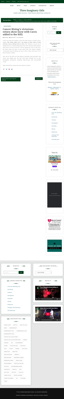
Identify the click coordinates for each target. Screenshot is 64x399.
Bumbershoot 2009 (9, 333)
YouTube (54, 126)
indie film (7, 351)
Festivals (22, 345)
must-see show (8, 354)
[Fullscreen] (59, 299)
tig (17, 378)
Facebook (54, 117)
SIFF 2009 (6, 372)
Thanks (14, 1)
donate (50, 87)
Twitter (54, 120)
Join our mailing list (23, 1)
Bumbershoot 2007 (9, 330)
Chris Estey (6, 37)
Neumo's (17, 354)
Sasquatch (7, 369)
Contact (32, 5)
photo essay (19, 360)
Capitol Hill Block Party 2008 (12, 339)
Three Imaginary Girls (32, 10)
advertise (56, 87)
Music (19, 5)
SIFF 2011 (14, 372)
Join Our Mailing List (14, 286)
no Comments (20, 37)
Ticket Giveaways (8, 378)
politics (6, 366)
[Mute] (57, 299)
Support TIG (42, 5)
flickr (11, 348)
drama (6, 345)
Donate (8, 1)
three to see (7, 375)
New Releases (7, 357)
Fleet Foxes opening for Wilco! (9, 79)
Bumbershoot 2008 (22, 330)
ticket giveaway (18, 375)
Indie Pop (15, 351)
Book (5, 327)
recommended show (16, 366)
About (2, 1)
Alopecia (38, 78)
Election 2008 (14, 345)
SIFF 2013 (21, 372)
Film (25, 5)
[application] (48, 293)
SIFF (20, 369)
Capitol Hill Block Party (11, 336)
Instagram (55, 123)
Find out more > (52, 76)
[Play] (36, 299)
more (57, 88)
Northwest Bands (19, 357)
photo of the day (18, 363)
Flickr (53, 129)
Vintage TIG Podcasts (14, 307)
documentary (19, 342)
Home (12, 5)
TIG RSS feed (55, 139)
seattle (14, 369)
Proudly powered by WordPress (24, 395)
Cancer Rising (7, 26)
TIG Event (23, 378)
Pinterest (54, 132)
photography (7, 363)
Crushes (6, 342)
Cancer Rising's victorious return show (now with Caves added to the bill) (20, 32)
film (5, 348)
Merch (52, 5)
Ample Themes (44, 395)
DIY (12, 342)
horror (17, 348)
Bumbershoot (13, 327)
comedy (25, 339)
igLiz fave (24, 348)
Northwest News (8, 360)
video (5, 381)
